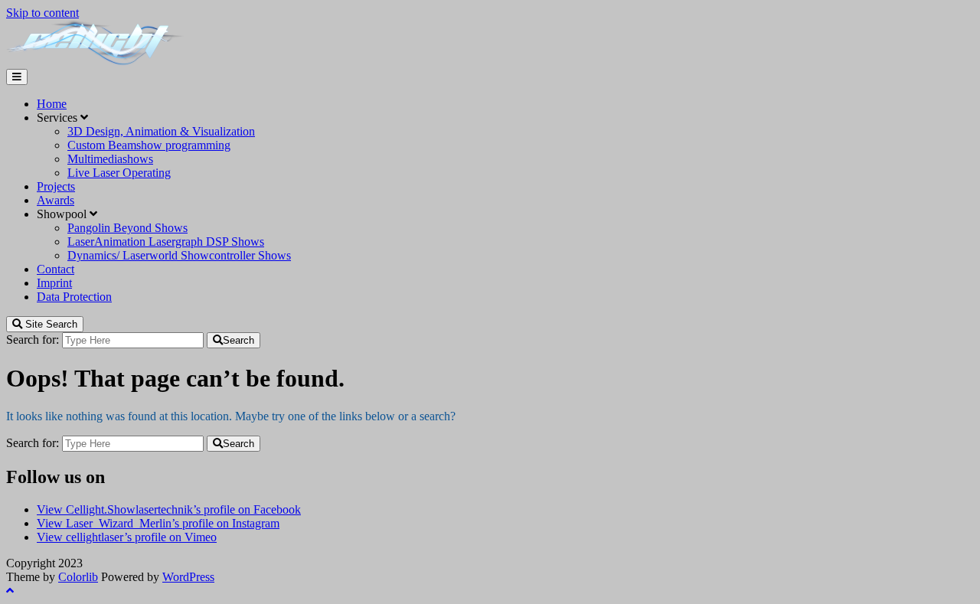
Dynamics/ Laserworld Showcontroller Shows (179, 255)
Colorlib (78, 576)
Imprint (54, 282)
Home (52, 103)
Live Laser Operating (119, 172)
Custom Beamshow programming (148, 145)
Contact (55, 269)
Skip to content (42, 12)
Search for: (32, 339)
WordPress (188, 576)
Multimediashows (110, 158)
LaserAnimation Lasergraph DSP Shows (165, 241)
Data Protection (74, 296)
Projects (56, 186)
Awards (55, 200)
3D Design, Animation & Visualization (161, 131)
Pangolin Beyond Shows (127, 227)
